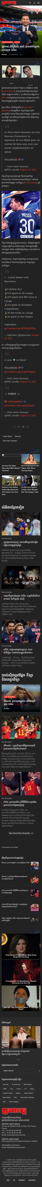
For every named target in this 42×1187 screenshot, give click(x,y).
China (32, 1089)
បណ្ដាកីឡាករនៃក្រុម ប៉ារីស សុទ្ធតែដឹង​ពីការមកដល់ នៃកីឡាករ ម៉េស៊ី (22, 597)
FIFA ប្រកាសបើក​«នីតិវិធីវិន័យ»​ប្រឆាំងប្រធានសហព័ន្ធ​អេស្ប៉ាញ (20, 804)
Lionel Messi (8, 91)
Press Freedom (14, 1102)
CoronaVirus (16, 1085)
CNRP (5, 1089)
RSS (8, 1180)
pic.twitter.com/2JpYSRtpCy (20, 372)
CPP (4, 1102)
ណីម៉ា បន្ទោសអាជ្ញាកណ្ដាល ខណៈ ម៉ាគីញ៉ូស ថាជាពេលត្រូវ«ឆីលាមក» (18, 651)
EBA (15, 1098)
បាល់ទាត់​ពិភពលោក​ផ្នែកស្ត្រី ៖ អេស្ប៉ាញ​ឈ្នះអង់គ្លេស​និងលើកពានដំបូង (14, 905)
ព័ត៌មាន (4, 97)
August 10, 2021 (28, 169)
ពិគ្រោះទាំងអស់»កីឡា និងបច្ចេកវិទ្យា (19, 833)
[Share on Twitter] (19, 427)
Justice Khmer (28, 1093)
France (19, 1089)
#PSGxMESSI (15, 402)
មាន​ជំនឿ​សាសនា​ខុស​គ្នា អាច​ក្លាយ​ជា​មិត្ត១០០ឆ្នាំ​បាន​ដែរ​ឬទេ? (15, 1053)
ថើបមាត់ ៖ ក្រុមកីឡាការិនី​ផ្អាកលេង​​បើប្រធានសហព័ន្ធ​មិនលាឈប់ (19, 747)
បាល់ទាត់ (17, 42)
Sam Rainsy (28, 1085)
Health (18, 1093)
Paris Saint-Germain (10, 441)
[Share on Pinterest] (23, 427)
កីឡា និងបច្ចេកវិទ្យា (7, 42)
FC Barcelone (30, 182)
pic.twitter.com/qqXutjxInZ (19, 405)
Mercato (18, 436)
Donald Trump (7, 1093)
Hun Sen (5, 1085)
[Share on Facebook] (14, 427)
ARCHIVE (31, 1180)
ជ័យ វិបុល (4, 55)
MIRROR (22, 1180)
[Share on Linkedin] (27, 427)
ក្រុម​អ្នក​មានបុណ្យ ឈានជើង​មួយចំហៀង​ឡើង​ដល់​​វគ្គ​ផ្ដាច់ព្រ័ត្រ (21, 544)
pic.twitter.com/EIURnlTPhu (20, 328)
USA (11, 1089)
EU (25, 1089)
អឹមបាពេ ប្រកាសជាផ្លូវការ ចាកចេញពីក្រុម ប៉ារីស (19, 703)
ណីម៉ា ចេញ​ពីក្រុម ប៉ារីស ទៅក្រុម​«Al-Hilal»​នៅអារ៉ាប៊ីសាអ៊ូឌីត (16, 919)
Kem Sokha (7, 1098)
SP (14, 1180)
